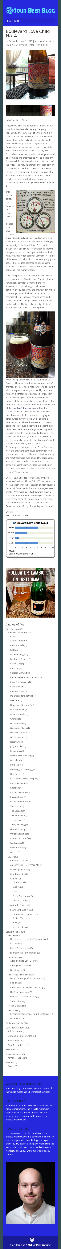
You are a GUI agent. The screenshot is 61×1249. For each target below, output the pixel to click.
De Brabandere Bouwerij (22, 695)
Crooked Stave (17, 691)
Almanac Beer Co (18, 640)
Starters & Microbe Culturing (23, 996)
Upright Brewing (18, 833)
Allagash (14, 636)
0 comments (42, 44)
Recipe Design (15, 1005)
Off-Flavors (15, 1018)
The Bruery (15, 806)
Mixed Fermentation (20, 948)
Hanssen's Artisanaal (20, 732)
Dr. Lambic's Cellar (15, 1023)
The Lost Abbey (17, 810)
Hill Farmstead (17, 737)
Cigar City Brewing (19, 682)
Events (11, 1066)
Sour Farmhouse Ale (20, 909)
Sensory (12, 1010)
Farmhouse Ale (17, 874)
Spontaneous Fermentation (23, 952)
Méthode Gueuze (18, 905)
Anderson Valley (17, 645)
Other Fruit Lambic (21, 896)
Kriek (14, 891)
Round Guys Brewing (20, 792)
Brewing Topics (13, 931)
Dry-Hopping (16, 970)
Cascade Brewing (18, 672)
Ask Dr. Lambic (15, 1031)
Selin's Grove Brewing (20, 801)
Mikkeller (14, 760)
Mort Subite (15, 764)
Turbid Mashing (17, 1001)
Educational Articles (15, 1027)
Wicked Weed (16, 852)
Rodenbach (15, 787)
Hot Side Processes (19, 992)
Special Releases (14, 1054)
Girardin (14, 718)
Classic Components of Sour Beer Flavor (29, 1013)
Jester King (15, 741)
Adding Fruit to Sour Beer (22, 960)
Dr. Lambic (14, 41)
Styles (11, 856)
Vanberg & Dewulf (19, 838)
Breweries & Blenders (18, 632)
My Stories (11, 1049)
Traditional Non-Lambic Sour (24, 914)
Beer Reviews (12, 629)
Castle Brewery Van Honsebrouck (26, 677)
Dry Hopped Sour (18, 869)
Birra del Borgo (17, 654)
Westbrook (15, 843)
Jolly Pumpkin (16, 746)
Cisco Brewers (17, 686)
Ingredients (13, 957)
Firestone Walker (18, 714)
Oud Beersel (16, 774)
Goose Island (16, 723)
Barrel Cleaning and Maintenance (26, 978)
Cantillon (14, 668)
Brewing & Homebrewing (20, 1035)
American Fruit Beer (19, 860)
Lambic (13, 878)
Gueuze (16, 886)
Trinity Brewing (17, 824)
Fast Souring (16, 943)
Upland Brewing (17, 829)
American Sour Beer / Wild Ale (24, 864)
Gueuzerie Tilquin (18, 728)
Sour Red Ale (18, 927)
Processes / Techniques (19, 974)
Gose (14, 922)
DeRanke (14, 700)
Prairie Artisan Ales (19, 783)
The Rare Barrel (17, 815)
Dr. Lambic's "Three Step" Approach (27, 939)
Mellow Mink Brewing (20, 755)
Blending (14, 982)
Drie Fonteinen (17, 709)
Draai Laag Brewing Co (21, 705)
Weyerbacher (16, 847)
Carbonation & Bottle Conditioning (26, 987)
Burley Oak (15, 663)
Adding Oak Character (20, 965)
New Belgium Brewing (21, 769)
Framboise (17, 882)
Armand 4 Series (16, 1057)
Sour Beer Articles (16, 1045)
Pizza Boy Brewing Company (24, 778)
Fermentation (14, 935)
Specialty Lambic (20, 900)
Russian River (16, 797)
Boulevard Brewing (25, 44)
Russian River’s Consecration (22, 408)
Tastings (10, 1062)
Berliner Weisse (19, 918)
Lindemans (15, 751)
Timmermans (16, 820)
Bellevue (14, 649)
